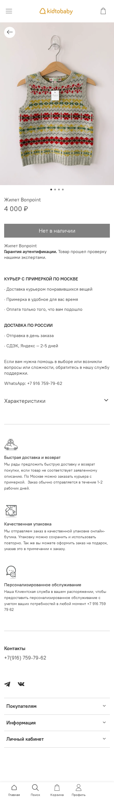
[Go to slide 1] (51, 189)
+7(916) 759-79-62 (25, 658)
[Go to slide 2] (55, 189)
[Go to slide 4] (63, 189)
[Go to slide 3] (59, 189)
